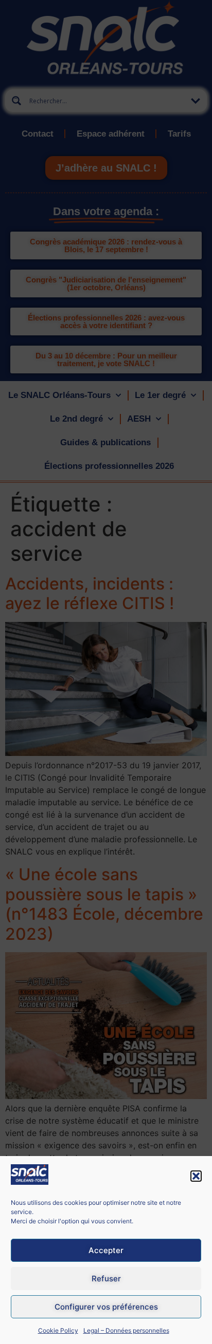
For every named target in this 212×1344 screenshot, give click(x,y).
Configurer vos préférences (106, 1307)
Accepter (106, 1250)
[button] (196, 1176)
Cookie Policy (58, 1330)
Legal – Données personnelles (126, 1330)
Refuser (106, 1278)
